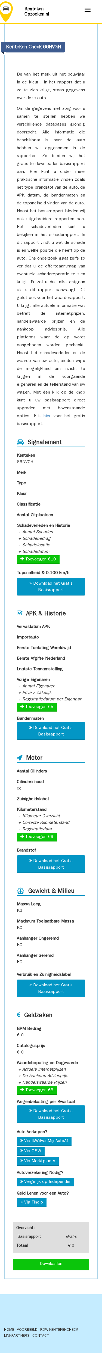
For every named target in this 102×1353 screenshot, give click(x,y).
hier (47, 416)
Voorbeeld (27, 1330)
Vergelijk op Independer (47, 1182)
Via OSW (32, 1151)
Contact (40, 1336)
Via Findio (33, 1203)
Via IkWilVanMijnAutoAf (46, 1141)
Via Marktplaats (39, 1161)
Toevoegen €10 (40, 559)
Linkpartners (17, 1336)
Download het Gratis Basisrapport (53, 587)
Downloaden (51, 1264)
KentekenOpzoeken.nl (36, 12)
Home (9, 1330)
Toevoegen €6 (38, 837)
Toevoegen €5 (38, 707)
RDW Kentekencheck (59, 1330)
